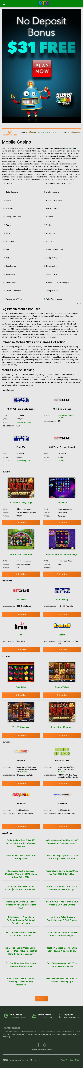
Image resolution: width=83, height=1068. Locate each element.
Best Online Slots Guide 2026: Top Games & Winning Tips (62, 980)
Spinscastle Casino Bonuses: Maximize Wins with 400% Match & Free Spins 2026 (21, 874)
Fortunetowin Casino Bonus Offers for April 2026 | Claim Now (62, 872)
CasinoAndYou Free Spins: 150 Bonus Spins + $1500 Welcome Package (20, 843)
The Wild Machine (20, 727)
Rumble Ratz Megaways (21, 502)
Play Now (22, 522)
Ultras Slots (33, 132)
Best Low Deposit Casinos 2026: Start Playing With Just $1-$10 (62, 949)
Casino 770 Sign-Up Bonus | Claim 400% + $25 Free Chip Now (62, 857)
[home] (44, 5)
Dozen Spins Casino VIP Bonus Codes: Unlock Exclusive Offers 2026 (21, 905)
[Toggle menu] (4, 4)
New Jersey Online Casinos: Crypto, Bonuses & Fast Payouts (62, 918)
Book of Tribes (62, 687)
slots (70, 148)
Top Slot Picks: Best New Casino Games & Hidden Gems (21, 964)
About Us (64, 1060)
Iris (21, 635)
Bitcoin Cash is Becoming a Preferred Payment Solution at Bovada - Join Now (21, 920)
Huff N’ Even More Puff (21, 554)
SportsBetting (62, 599)
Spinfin (62, 635)
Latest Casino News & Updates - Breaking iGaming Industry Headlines (21, 981)
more (79, 304)
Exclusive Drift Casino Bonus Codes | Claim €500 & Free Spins (21, 888)
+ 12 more (23, 771)
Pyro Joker (21, 687)
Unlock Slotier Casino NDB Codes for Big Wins (21, 857)
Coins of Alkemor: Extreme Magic (62, 554)
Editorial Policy (75, 1060)
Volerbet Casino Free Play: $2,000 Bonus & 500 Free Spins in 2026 (62, 841)
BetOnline (61, 418)
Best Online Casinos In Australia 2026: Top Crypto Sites (21, 934)
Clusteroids (62, 502)
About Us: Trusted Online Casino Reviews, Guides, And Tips (62, 888)
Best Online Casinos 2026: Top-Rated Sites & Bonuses (62, 964)
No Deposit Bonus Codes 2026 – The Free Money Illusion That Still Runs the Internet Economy (21, 951)
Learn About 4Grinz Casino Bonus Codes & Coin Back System (62, 903)
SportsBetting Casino (24, 422)
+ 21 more (61, 771)
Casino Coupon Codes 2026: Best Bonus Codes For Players (62, 934)
